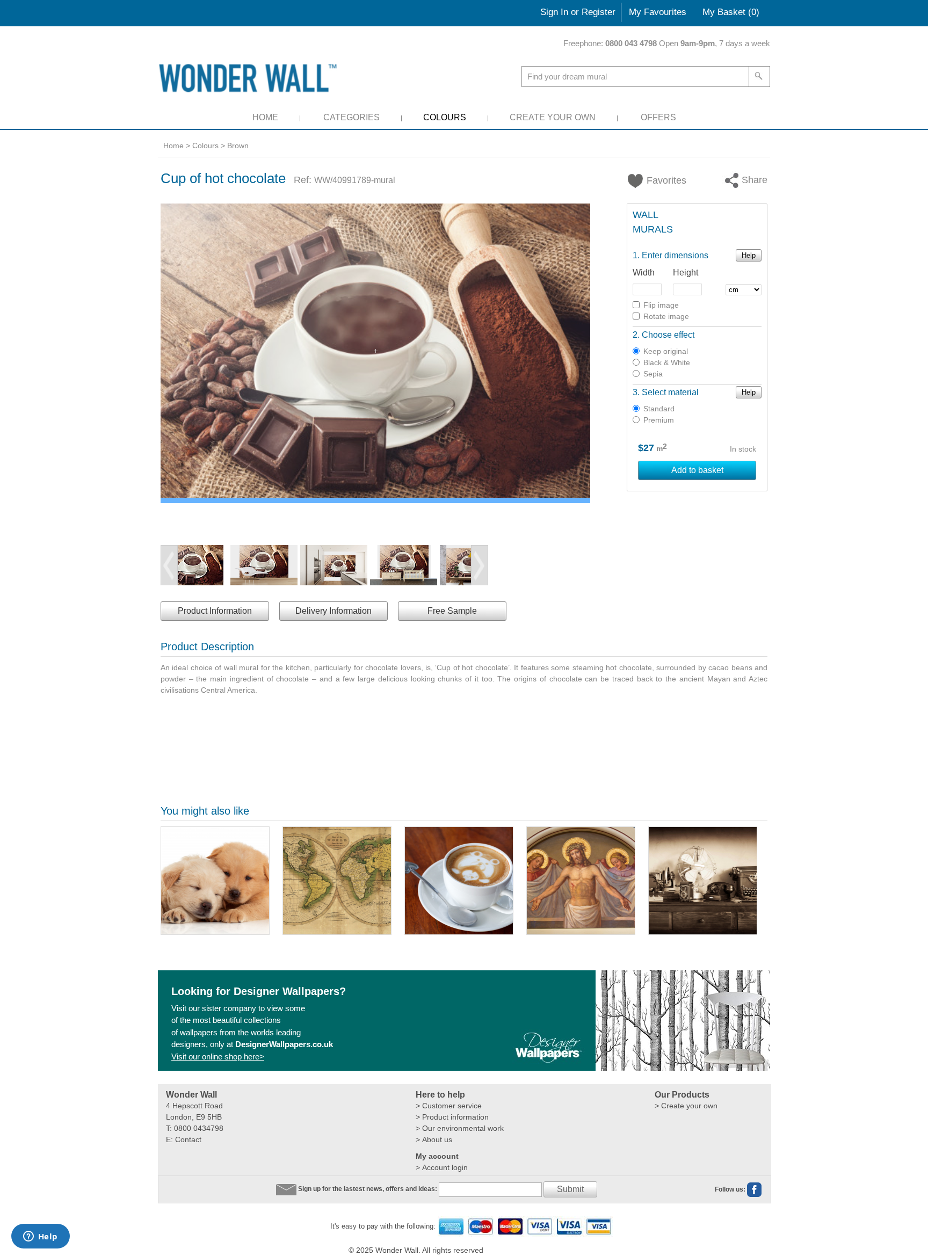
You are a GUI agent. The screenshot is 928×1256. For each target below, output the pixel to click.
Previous (169, 565)
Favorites (660, 180)
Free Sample (452, 610)
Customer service (452, 1105)
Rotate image (666, 316)
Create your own (689, 1105)
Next (480, 565)
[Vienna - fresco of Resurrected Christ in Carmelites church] (580, 880)
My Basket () (730, 12)
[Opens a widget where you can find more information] (40, 1237)
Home (265, 117)
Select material (670, 392)
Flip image (661, 305)
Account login (445, 1167)
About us (437, 1139)
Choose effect (668, 334)
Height (685, 272)
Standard (659, 408)
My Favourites (657, 12)
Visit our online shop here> (217, 1056)
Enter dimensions (675, 255)
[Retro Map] (337, 880)
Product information (455, 1117)
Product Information (215, 610)
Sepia (653, 373)
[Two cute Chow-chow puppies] (215, 880)
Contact (188, 1139)
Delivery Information (333, 610)
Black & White (666, 362)
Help (749, 255)
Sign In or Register (577, 12)
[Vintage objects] (702, 880)
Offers (658, 117)
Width (644, 272)
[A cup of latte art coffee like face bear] (458, 880)
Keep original (665, 351)
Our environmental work (463, 1128)
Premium (658, 420)
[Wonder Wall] (250, 77)
